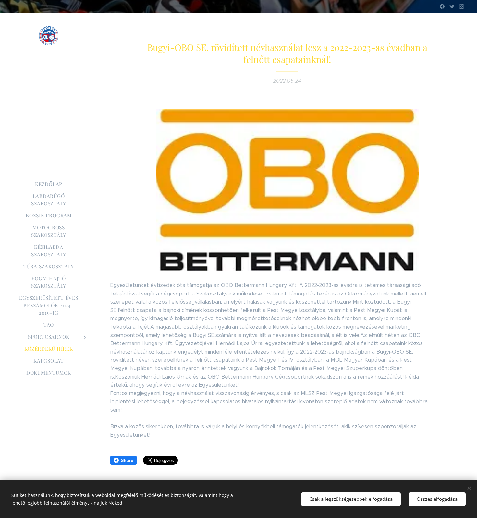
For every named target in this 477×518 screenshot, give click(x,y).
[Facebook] (442, 6)
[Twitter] (452, 6)
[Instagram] (462, 6)
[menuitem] (48, 184)
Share (127, 460)
